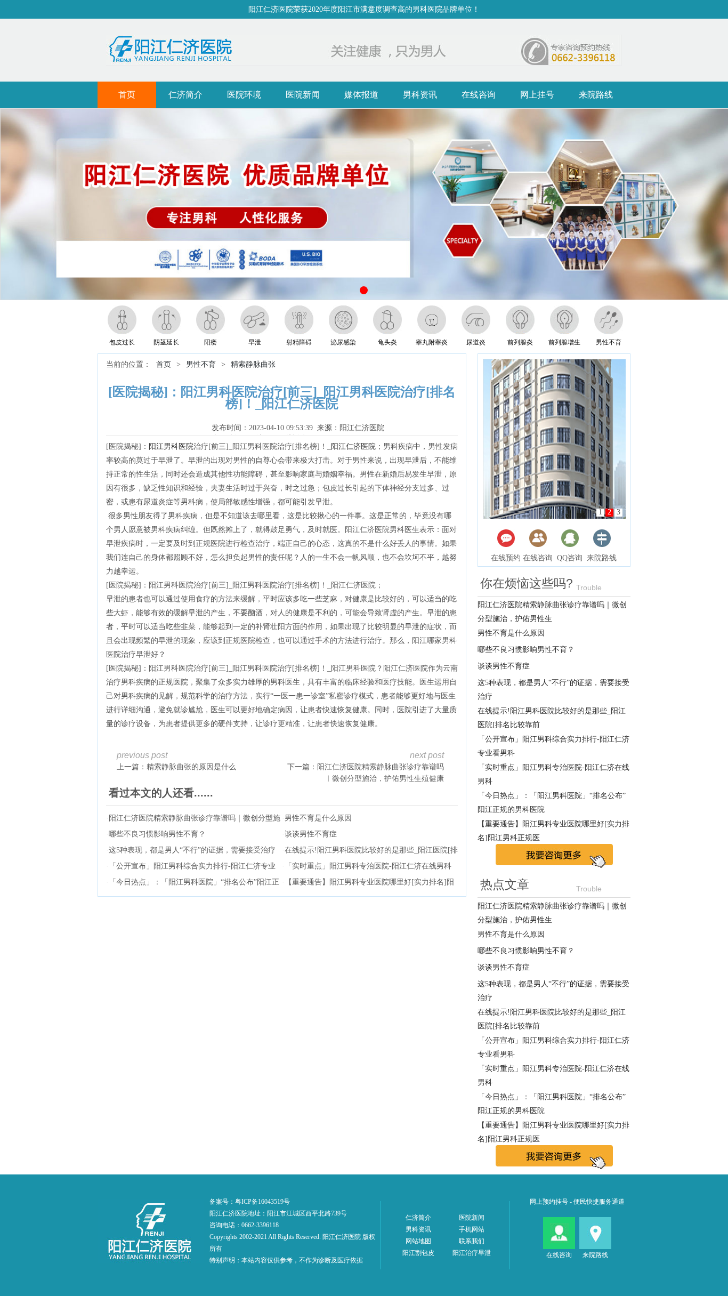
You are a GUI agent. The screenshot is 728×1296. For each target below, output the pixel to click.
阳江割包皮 (418, 1253)
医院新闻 (303, 94)
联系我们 (471, 1241)
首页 (126, 94)
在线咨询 (479, 94)
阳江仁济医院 (353, 446)
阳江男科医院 (171, 446)
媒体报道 (361, 94)
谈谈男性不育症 (311, 834)
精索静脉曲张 (253, 364)
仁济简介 (185, 94)
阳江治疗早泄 (471, 1253)
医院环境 (244, 94)
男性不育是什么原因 (318, 818)
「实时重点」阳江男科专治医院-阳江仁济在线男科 (368, 866)
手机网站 (471, 1229)
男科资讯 (420, 94)
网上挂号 (537, 94)
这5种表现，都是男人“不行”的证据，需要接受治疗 (192, 850)
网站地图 (418, 1241)
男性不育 (201, 364)
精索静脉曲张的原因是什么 (191, 767)
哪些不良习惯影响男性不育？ (157, 834)
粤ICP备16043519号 (262, 1201)
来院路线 (596, 94)
